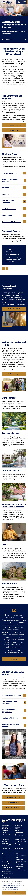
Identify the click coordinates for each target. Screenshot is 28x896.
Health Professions (9, 209)
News (3, 854)
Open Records (19, 864)
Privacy (18, 868)
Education (5, 194)
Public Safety (19, 854)
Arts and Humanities (9, 173)
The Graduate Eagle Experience (9, 703)
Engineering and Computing (8, 202)
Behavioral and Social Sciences (10, 180)
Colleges (8, 31)
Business (5, 188)
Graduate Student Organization (8, 711)
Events (4, 856)
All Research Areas (15, 308)
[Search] (19, 2)
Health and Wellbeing (10, 718)
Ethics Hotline (19, 866)
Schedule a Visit (14, 802)
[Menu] (25, 2)
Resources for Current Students (10, 725)
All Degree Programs (15, 125)
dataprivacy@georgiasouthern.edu (10, 889)
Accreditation (19, 859)
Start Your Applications (14, 807)
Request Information (14, 797)
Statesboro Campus (10, 433)
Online (5, 544)
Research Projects (15, 374)
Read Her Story (15, 659)
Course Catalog (6, 871)
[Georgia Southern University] (7, 2)
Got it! (14, 892)
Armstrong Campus (10, 470)
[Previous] (3, 268)
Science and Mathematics (11, 222)
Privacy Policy (5, 887)
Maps (3, 858)
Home (3, 31)
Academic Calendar (8, 873)
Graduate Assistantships (11, 695)
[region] (14, 887)
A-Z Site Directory (7, 867)
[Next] (7, 268)
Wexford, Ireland (9, 583)
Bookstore (5, 869)
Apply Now (15, 130)
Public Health (7, 215)
